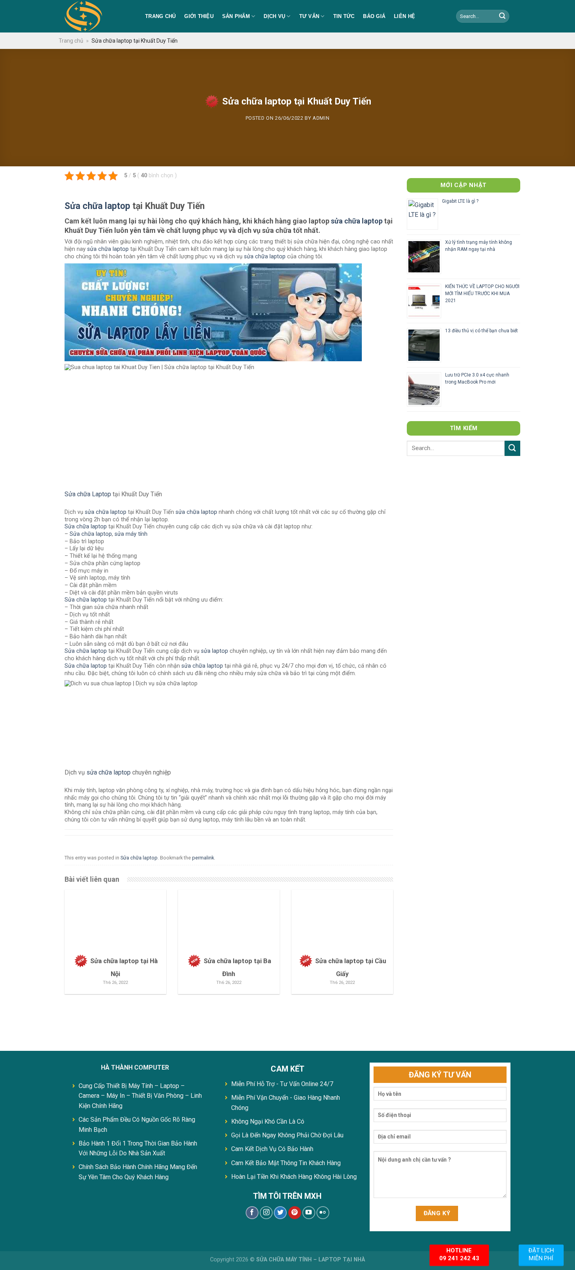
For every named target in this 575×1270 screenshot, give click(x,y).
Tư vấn (309, 16)
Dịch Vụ (274, 16)
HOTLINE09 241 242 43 (459, 1254)
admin (321, 118)
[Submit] (512, 448)
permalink (203, 858)
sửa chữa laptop (357, 221)
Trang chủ (160, 16)
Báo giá (374, 16)
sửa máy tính (131, 534)
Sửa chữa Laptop (88, 494)
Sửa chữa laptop (97, 206)
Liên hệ (404, 16)
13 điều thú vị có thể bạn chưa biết (481, 330)
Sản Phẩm (236, 16)
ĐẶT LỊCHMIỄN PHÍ (541, 1254)
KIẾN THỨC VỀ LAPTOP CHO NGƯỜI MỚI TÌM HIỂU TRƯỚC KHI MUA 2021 (482, 293)
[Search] (502, 16)
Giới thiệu (199, 16)
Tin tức (344, 16)
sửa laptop (214, 651)
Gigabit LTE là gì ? (460, 201)
